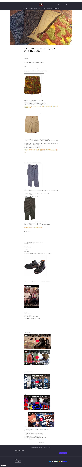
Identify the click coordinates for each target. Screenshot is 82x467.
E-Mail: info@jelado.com (28, 432)
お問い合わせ (41, 447)
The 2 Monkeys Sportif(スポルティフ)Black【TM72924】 (37, 281)
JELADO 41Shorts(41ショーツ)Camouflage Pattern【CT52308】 (34, 73)
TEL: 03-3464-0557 (27, 430)
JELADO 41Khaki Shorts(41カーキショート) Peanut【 (32, 113)
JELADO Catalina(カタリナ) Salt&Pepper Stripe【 (32, 196)
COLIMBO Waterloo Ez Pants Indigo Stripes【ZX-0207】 (32, 162)
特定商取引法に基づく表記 (41, 464)
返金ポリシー (21, 464)
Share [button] (26, 55)
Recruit (50, 447)
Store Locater (46, 447)
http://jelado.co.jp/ (37, 436)
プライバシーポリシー (27, 464)
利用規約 (32, 464)
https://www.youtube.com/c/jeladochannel (36, 438)
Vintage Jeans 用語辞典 (34, 447)
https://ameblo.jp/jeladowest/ (37, 433)
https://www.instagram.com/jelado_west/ (38, 434)
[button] (16, 5)
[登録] (31, 453)
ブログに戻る (41, 442)
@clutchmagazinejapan (28, 313)
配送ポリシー (35, 464)
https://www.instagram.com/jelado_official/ (38, 437)
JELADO (18, 464)
